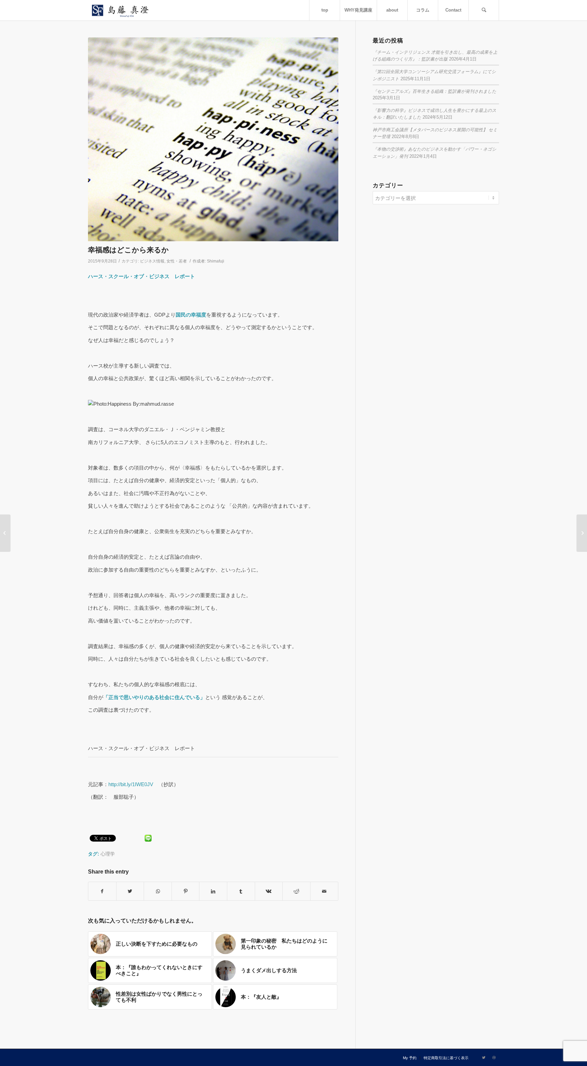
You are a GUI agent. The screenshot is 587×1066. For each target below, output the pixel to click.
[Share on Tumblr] (241, 891)
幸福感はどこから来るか (128, 250)
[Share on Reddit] (296, 891)
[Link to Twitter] (484, 1057)
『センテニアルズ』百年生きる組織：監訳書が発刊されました (434, 91)
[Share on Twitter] (130, 891)
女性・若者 (176, 261)
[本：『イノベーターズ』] (581, 533)
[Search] (483, 10)
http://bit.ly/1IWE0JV (130, 784)
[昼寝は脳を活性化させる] (5, 533)
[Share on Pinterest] (185, 891)
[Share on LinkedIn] (213, 891)
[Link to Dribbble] (494, 1057)
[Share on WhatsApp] (158, 891)
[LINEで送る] (148, 838)
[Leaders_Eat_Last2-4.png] (213, 139)
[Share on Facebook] (102, 891)
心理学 (108, 854)
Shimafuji (215, 261)
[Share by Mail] (324, 891)
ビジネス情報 (152, 261)
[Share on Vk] (269, 891)
